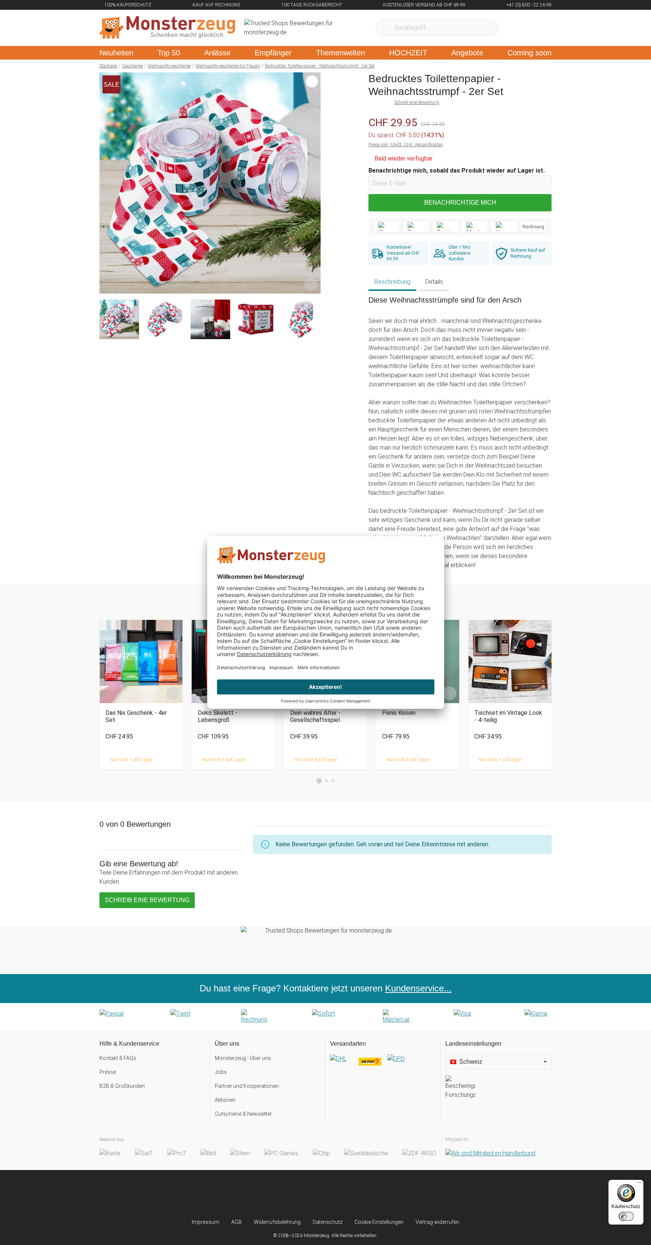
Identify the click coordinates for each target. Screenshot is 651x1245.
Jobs (221, 1072)
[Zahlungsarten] (325, 1016)
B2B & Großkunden (122, 1086)
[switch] (626, 1216)
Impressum (205, 1222)
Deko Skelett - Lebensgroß (217, 716)
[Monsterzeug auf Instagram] (281, 1194)
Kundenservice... (418, 988)
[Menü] (638, 1184)
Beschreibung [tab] (392, 281)
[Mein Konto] (535, 28)
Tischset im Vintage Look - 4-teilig (508, 716)
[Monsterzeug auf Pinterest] (340, 1194)
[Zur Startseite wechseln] (167, 28)
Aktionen (225, 1100)
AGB (236, 1222)
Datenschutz (327, 1222)
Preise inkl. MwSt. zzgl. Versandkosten (405, 144)
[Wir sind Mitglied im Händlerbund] (490, 1153)
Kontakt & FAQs (117, 1058)
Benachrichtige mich (460, 202)
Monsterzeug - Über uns (243, 1058)
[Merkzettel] (513, 28)
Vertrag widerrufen (437, 1222)
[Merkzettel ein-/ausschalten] (311, 284)
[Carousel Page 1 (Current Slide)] (319, 780)
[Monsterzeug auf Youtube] (370, 1194)
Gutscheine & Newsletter (243, 1114)
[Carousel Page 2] (326, 781)
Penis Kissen (399, 712)
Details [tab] (434, 281)
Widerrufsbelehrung (277, 1222)
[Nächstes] (313, 183)
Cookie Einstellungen (379, 1222)
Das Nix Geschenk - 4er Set (136, 716)
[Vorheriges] (107, 183)
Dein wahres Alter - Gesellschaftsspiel (315, 716)
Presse (107, 1072)
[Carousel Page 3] (333, 781)
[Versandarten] (383, 1064)
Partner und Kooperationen (247, 1086)
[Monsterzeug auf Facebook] (311, 1194)
